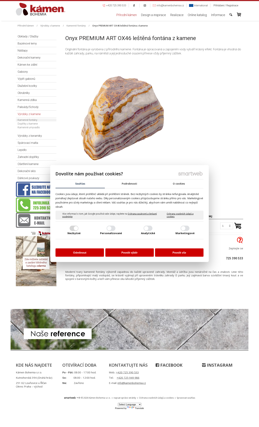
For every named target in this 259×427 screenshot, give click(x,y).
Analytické (148, 233)
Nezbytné (74, 233)
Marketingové (185, 233)
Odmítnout (79, 252)
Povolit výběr (129, 252)
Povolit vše (179, 252)
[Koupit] (237, 226)
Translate (139, 408)
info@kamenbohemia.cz (132, 383)
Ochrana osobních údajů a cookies (180, 215)
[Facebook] (134, 5)
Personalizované (111, 233)
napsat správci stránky (125, 397)
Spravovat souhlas (186, 397)
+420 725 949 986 (128, 377)
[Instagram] (145, 5)
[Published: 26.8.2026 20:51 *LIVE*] (78, 397)
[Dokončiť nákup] (239, 14)
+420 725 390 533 (127, 372)
